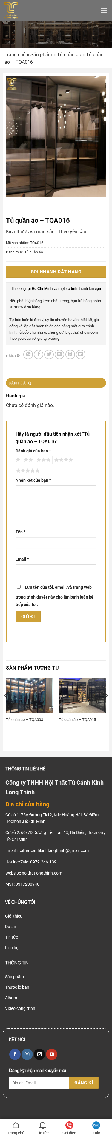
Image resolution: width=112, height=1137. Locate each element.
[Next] (105, 707)
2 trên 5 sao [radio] (27, 460)
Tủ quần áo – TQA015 (77, 719)
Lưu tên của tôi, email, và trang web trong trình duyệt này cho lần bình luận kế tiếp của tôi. (54, 596)
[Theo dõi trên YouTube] (51, 1054)
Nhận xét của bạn (33, 480)
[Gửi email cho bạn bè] (59, 354)
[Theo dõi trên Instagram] (27, 1054)
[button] (104, 10)
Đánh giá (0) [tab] (20, 383)
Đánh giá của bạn (33, 451)
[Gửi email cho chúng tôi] (39, 1054)
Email (22, 559)
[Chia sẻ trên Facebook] (38, 354)
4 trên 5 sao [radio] (62, 460)
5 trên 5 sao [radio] (27, 471)
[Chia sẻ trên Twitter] (49, 354)
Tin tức (43, 1133)
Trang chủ (15, 54)
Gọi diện (69, 1133)
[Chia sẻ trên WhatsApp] (28, 354)
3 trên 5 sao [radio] (43, 460)
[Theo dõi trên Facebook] (15, 1054)
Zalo (96, 1133)
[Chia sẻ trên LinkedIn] (80, 354)
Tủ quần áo (69, 54)
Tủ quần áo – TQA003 (24, 719)
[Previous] (6, 707)
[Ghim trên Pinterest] (70, 354)
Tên (20, 531)
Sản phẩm (41, 54)
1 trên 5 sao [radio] (17, 460)
